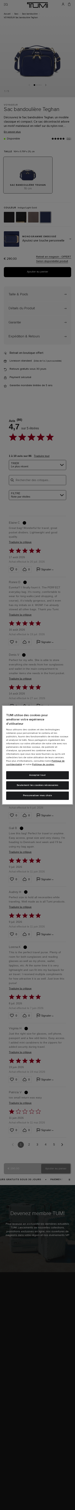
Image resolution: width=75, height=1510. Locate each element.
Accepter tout (37, 775)
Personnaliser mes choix (37, 795)
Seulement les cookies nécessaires (37, 785)
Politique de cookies (43, 764)
